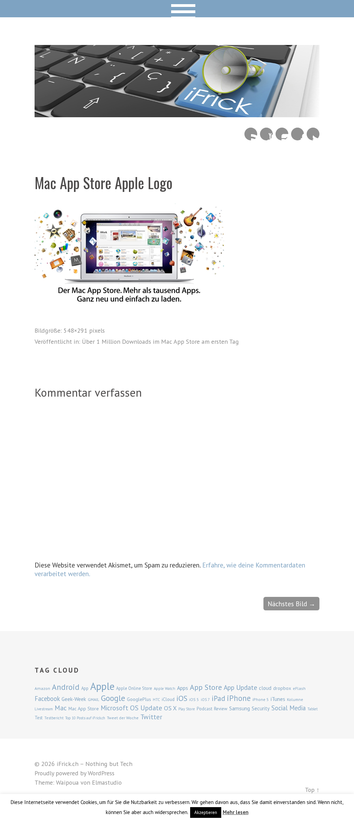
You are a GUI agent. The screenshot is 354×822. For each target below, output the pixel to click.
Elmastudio (107, 782)
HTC (156, 699)
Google (113, 698)
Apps (182, 687)
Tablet (312, 708)
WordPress (101, 773)
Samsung (239, 708)
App (84, 688)
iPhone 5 (260, 699)
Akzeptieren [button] (205, 812)
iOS (181, 698)
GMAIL (93, 699)
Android (66, 687)
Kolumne (295, 699)
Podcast (204, 708)
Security (261, 708)
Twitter (313, 134)
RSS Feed (250, 134)
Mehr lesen (236, 812)
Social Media (288, 708)
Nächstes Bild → (291, 603)
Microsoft (114, 708)
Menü (177, 8)
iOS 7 (205, 699)
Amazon (42, 688)
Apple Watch (164, 688)
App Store (206, 687)
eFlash (299, 688)
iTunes (278, 698)
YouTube (266, 134)
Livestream (44, 708)
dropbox (282, 688)
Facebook (297, 134)
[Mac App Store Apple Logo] (129, 300)
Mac (61, 707)
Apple (102, 686)
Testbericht (54, 717)
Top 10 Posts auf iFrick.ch (85, 717)
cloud (265, 687)
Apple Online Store (134, 688)
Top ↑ (312, 790)
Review (220, 709)
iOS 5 (194, 699)
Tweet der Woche (123, 717)
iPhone (239, 698)
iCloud (168, 699)
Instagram (282, 134)
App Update (240, 687)
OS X (170, 708)
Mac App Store (83, 708)
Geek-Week (74, 699)
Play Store (186, 708)
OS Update (146, 707)
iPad (218, 698)
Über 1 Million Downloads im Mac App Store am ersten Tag (160, 341)
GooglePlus (139, 699)
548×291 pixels (84, 330)
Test (39, 717)
